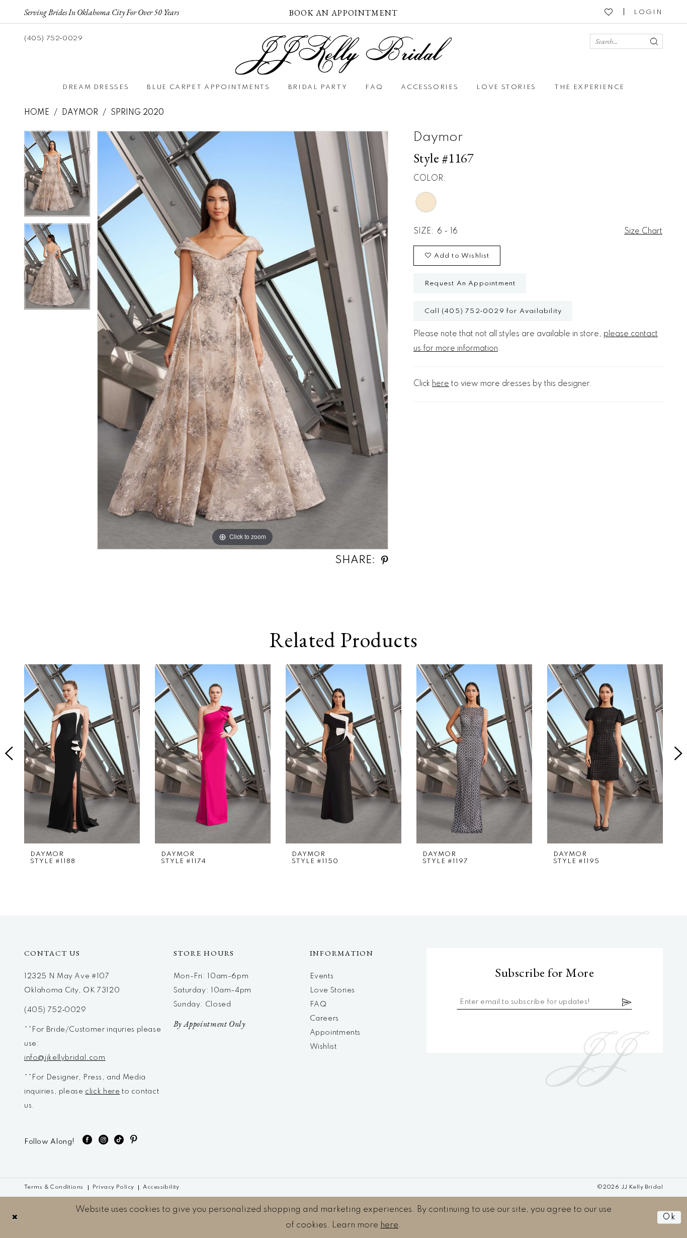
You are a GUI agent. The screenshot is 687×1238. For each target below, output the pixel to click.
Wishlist (323, 1046)
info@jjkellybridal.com (65, 1057)
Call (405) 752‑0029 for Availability (493, 311)
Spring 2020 (137, 113)
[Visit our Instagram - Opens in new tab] (104, 1139)
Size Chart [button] (643, 231)
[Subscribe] (627, 1002)
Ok (669, 1217)
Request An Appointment (470, 283)
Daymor (80, 113)
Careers (324, 1018)
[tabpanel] (57, 177)
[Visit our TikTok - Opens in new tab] (119, 1139)
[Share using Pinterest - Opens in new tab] (384, 560)
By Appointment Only (209, 1024)
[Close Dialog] (15, 1217)
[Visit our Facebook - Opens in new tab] (87, 1139)
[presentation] (82, 753)
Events (322, 976)
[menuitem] (101, 12)
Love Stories (332, 990)
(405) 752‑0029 (55, 1010)
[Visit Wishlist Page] (609, 12)
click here (102, 1091)
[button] (648, 12)
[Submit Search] (654, 41)
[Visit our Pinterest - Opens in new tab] (134, 1139)
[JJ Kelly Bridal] (343, 55)
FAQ (318, 1004)
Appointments (335, 1032)
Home (36, 113)
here (440, 384)
